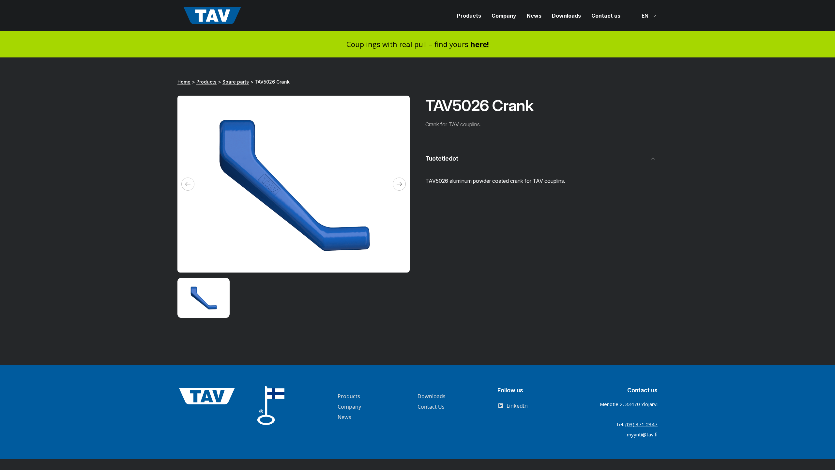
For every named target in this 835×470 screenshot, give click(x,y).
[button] (187, 184)
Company (504, 15)
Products (469, 15)
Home (183, 82)
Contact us (605, 15)
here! (479, 44)
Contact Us (431, 406)
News (534, 15)
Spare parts (235, 82)
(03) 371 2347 (641, 424)
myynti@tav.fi (642, 434)
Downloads (566, 15)
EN (646, 15)
